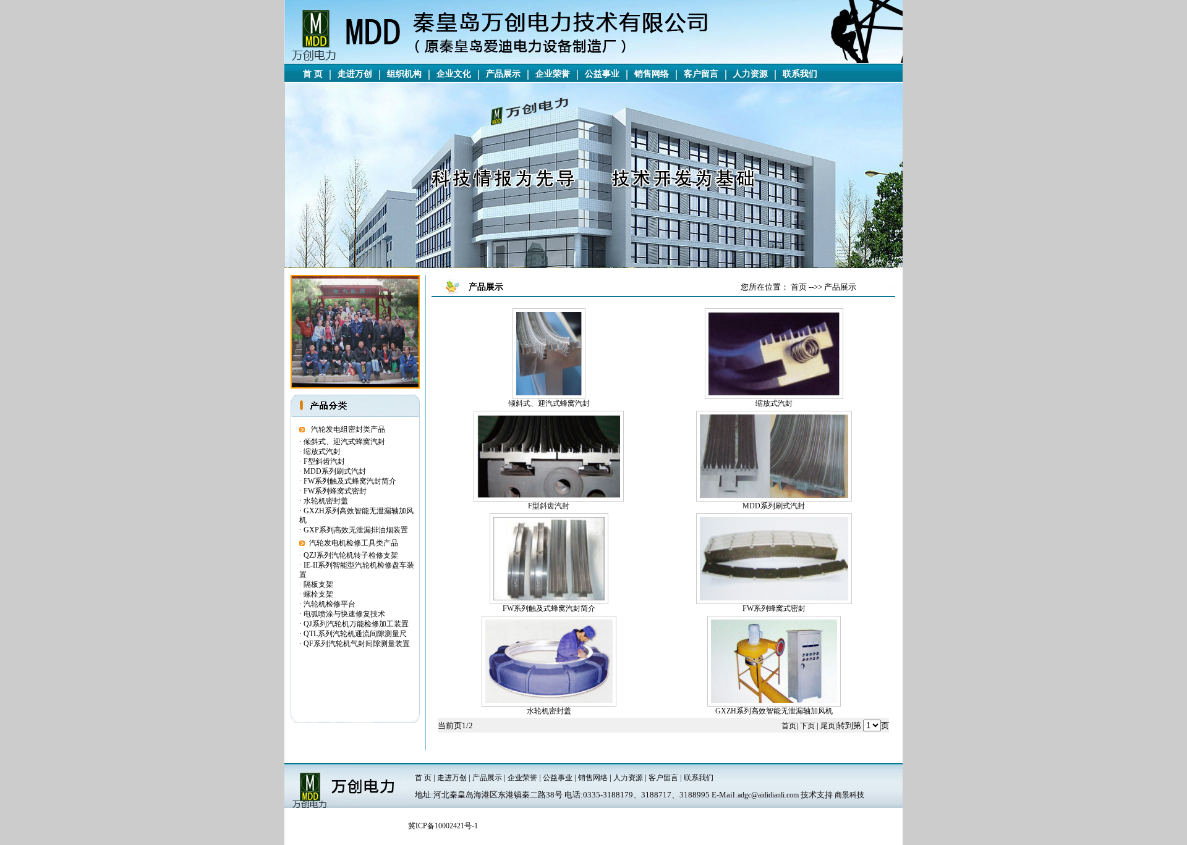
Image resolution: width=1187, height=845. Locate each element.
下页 (807, 725)
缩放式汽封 (322, 451)
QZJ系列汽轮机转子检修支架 (351, 555)
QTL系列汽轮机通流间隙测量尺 (355, 633)
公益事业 (602, 73)
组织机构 (404, 73)
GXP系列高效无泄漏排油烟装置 (356, 530)
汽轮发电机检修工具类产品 (353, 543)
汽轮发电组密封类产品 (348, 429)
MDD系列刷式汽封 (335, 471)
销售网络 (651, 73)
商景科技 (849, 795)
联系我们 (800, 73)
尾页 (827, 725)
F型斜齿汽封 (324, 461)
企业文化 (453, 73)
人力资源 (750, 73)
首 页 (313, 73)
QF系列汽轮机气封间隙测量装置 (357, 643)
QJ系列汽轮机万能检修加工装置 (356, 624)
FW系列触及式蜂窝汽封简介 (350, 481)
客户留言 (701, 73)
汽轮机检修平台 (329, 604)
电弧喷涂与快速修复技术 (344, 614)
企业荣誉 (552, 73)
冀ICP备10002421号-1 (443, 826)
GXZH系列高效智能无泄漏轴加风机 (774, 711)
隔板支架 (318, 584)
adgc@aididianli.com (768, 795)
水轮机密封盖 (326, 501)
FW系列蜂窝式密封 (335, 491)
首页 (788, 725)
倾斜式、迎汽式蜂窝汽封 (344, 441)
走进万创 (355, 73)
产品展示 (503, 73)
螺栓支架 (318, 594)
